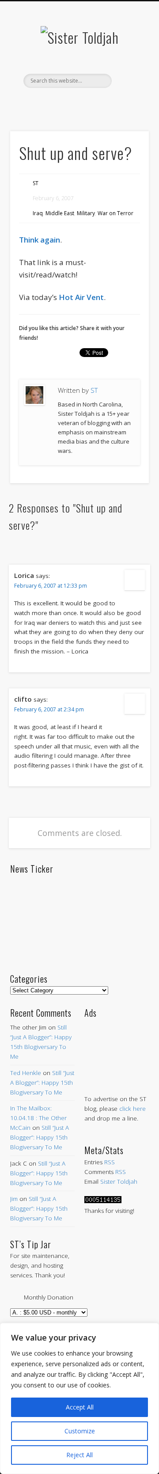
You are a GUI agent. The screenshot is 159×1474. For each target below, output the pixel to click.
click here (132, 1109)
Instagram (115, 103)
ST (35, 183)
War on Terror (115, 213)
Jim (14, 1199)
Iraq (38, 213)
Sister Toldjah (118, 1181)
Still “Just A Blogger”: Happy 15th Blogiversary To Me (42, 1082)
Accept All (80, 1407)
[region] (79, 1398)
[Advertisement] (116, 1047)
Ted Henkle (25, 1073)
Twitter (60, 103)
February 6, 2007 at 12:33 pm (50, 585)
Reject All (79, 1455)
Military (86, 213)
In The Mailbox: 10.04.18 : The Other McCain (38, 1118)
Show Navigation (128, 79)
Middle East (59, 213)
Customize (79, 1431)
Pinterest (78, 103)
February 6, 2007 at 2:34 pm (49, 709)
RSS (109, 1162)
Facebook (41, 103)
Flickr (97, 103)
